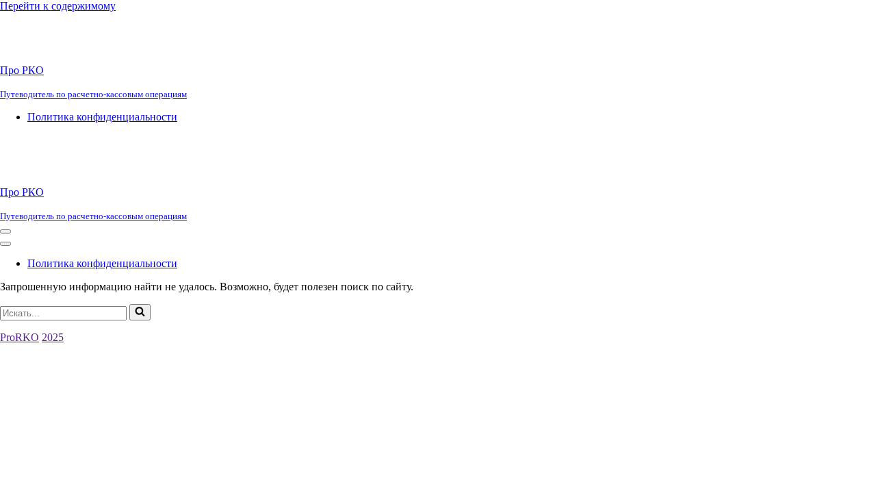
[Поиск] (140, 312)
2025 (53, 337)
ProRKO (19, 337)
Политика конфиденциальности (102, 117)
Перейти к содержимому (58, 6)
